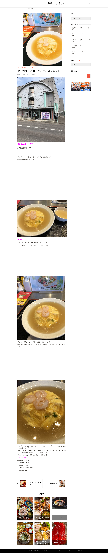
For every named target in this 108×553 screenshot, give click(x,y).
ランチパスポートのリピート (27, 157)
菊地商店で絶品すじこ (59, 542)
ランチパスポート (25, 67)
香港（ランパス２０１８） (26, 467)
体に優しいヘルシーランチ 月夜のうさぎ (25, 518)
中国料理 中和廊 (24, 462)
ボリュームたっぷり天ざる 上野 (25, 542)
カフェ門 (59, 518)
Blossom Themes (68, 551)
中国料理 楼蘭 (23, 470)
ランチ (18, 67)
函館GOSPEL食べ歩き (57, 3)
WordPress (81, 551)
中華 (32, 67)
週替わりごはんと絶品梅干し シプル (42, 518)
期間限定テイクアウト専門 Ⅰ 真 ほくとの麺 (42, 542)
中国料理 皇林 (24, 465)
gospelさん (19, 74)
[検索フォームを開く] (89, 3)
